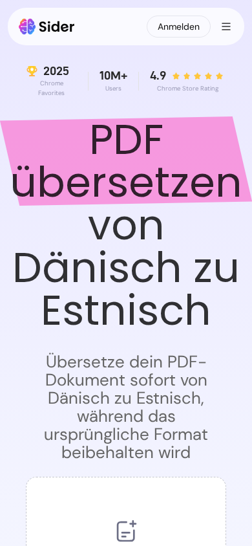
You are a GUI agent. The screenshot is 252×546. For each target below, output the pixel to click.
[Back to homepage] (47, 26)
